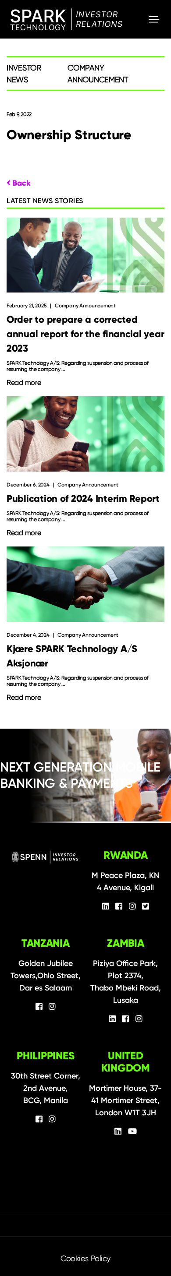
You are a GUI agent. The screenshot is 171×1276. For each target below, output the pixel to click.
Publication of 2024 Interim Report (83, 498)
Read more (24, 382)
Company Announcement (85, 306)
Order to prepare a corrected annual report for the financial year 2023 (85, 334)
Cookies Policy (85, 1258)
